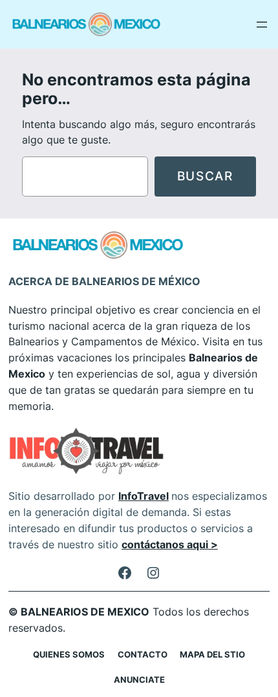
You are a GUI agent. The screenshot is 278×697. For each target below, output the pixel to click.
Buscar (205, 176)
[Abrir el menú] (262, 24)
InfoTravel (143, 495)
